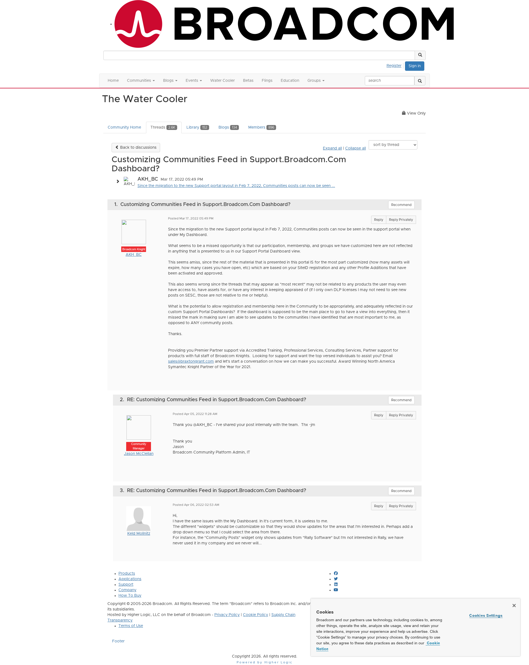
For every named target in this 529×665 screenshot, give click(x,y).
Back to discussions (137, 148)
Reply (378, 219)
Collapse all (355, 148)
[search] (419, 80)
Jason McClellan (138, 454)
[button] (420, 55)
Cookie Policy (255, 615)
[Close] (514, 605)
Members (261, 127)
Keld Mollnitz (138, 534)
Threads (162, 127)
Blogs (227, 127)
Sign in (415, 66)
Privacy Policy (227, 615)
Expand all (332, 148)
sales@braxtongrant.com (191, 361)
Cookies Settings (486, 615)
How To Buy (129, 596)
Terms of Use (130, 626)
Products (126, 574)
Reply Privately (401, 219)
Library (197, 127)
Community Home (124, 127)
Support (125, 585)
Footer (118, 641)
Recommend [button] (401, 205)
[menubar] (395, 65)
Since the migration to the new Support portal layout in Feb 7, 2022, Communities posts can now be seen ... (236, 186)
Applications (129, 579)
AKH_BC (134, 255)
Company (127, 590)
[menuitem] (395, 65)
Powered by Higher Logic (265, 662)
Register (394, 66)
